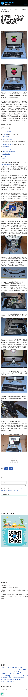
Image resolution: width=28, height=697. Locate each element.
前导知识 (11, 677)
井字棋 (7, 677)
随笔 (12, 681)
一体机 (6, 468)
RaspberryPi (19, 672)
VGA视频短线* (6, 154)
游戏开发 (22, 679)
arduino (24, 667)
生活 (25, 680)
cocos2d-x (9, 670)
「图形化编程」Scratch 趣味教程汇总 (10, 587)
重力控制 (9, 681)
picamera (8, 671)
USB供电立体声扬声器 (8, 144)
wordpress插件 (17, 675)
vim (14, 673)
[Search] (26, 689)
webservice (21, 673)
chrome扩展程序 (4, 670)
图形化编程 (4, 680)
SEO (6, 673)
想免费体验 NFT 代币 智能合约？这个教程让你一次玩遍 (14, 594)
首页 (2, 10)
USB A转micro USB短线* (9, 151)
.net (2, 668)
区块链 (18, 677)
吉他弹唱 (22, 677)
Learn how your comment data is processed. (14, 489)
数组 (13, 680)
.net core (6, 667)
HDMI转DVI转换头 (6, 164)
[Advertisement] (14, 565)
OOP (5, 672)
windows (3, 675)
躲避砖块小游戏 (5, 681)
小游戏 (10, 680)
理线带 (4, 159)
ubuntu (12, 673)
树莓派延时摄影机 (5, 585)
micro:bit (23, 669)
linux (14, 670)
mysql (2, 671)
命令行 (26, 677)
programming (13, 672)
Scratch (3, 673)
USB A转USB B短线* (7, 149)
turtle (8, 673)
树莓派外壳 (5, 134)
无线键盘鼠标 (6, 146)
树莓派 (5, 10)
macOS (17, 670)
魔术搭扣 (5, 156)
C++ (27, 667)
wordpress (9, 675)
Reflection (24, 671)
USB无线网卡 (6, 136)
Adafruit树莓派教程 (15, 667)
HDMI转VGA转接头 (7, 139)
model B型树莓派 (7, 132)
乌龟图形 (4, 677)
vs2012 (17, 673)
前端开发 (15, 677)
